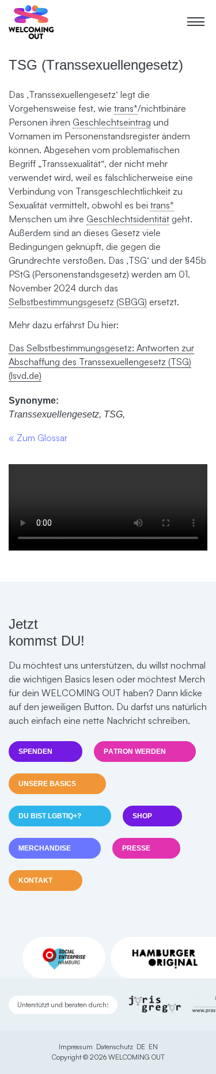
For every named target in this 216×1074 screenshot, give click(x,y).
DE (141, 1046)
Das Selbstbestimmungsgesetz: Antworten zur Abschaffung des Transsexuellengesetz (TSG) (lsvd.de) (101, 361)
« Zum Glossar (38, 437)
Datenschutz (114, 1046)
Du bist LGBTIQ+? (49, 816)
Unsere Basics (47, 784)
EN (153, 1046)
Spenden (35, 751)
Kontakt (35, 880)
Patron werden (135, 751)
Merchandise (44, 848)
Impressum (76, 1046)
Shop (142, 816)
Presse (136, 848)
